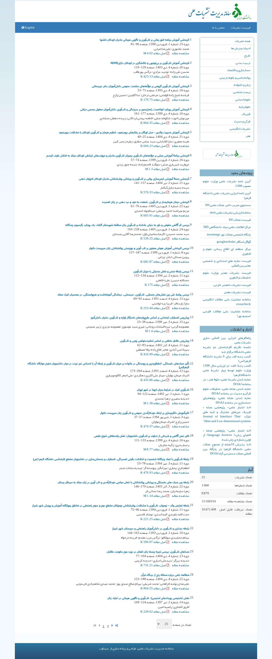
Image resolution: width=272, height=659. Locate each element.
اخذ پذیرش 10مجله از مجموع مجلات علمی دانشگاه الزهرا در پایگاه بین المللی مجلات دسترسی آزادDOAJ (227, 449)
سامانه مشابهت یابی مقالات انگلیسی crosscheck (227, 301)
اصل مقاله (155, 53)
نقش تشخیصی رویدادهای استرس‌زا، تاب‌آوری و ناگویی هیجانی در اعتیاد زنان (148, 597)
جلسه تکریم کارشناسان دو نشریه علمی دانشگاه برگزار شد (227, 349)
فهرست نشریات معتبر (237, 292)
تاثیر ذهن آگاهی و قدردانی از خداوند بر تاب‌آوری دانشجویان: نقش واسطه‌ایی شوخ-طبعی (141, 435)
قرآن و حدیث (242, 121)
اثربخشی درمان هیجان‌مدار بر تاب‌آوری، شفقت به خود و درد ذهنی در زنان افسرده (145, 201)
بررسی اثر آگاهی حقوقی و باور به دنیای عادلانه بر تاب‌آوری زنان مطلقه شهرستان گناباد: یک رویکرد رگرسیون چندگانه (127, 224)
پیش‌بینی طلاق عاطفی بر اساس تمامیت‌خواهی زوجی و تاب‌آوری (154, 340)
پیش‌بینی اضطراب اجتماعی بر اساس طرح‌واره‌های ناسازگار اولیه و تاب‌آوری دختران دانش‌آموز (140, 317)
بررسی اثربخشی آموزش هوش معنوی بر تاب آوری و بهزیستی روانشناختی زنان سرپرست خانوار (139, 247)
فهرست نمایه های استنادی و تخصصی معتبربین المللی (227, 263)
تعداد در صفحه (182, 625)
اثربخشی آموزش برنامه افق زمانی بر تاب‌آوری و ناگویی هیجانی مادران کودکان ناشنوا (144, 39)
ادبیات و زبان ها (240, 48)
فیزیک (246, 114)
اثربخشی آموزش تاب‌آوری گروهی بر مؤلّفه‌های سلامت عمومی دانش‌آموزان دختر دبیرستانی (140, 85)
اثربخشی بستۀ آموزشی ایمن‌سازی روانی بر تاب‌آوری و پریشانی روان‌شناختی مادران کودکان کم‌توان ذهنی (134, 178)
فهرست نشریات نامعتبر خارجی (232, 285)
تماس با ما (218, 27)
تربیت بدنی (243, 63)
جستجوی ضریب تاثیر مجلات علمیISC (228, 205)
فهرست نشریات (241, 27)
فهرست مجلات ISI (240, 220)
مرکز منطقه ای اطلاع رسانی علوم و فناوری (227, 251)
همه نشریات (242, 41)
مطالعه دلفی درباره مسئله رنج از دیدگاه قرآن (165, 574)
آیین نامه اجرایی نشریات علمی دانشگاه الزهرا (227, 195)
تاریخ (247, 55)
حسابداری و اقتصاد (238, 70)
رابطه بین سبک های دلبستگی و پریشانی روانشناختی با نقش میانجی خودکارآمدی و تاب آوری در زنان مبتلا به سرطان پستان (123, 481)
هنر (248, 136)
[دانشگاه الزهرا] (227, 154)
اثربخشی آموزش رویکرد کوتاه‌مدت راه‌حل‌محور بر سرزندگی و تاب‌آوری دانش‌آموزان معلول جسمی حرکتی (134, 109)
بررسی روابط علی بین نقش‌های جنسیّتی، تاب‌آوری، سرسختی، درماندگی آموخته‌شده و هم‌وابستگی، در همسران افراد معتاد (123, 294)
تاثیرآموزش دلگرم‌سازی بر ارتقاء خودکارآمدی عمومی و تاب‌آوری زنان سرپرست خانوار (144, 412)
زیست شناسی (241, 92)
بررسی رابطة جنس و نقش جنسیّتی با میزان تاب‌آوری (161, 271)
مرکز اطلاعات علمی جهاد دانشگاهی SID (227, 227)
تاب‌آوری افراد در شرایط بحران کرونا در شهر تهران (163, 389)
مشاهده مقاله (180, 53)
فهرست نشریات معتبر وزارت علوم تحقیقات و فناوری (227, 275)
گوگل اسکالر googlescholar (234, 242)
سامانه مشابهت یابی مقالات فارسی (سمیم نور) (227, 313)
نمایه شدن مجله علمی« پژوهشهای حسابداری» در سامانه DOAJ (227, 400)
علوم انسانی (242, 99)
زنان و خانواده (242, 85)
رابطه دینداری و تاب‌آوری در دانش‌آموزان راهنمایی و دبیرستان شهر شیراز (150, 528)
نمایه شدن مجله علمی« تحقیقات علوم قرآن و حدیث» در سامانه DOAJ (227, 391)
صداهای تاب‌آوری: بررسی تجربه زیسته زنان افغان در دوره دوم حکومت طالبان (148, 551)
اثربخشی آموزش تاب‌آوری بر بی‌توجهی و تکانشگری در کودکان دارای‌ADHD (149, 62)
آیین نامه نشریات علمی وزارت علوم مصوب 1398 (227, 183)
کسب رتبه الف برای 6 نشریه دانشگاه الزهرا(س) (227, 358)
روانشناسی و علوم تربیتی (235, 77)
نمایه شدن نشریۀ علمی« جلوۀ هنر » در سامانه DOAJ (227, 381)
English (29, 27)
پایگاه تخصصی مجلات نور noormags (229, 234)
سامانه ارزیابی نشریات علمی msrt (230, 212)
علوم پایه (244, 107)
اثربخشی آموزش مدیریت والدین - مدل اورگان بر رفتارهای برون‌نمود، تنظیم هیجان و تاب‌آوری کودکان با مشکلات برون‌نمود (124, 132)
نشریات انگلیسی (240, 129)
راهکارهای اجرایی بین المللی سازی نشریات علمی (227, 340)
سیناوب (104, 648)
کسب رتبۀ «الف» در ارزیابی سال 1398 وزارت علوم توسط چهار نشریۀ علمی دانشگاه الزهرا (227, 370)
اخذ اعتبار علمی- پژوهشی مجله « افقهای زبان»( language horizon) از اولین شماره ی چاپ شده (227, 435)
